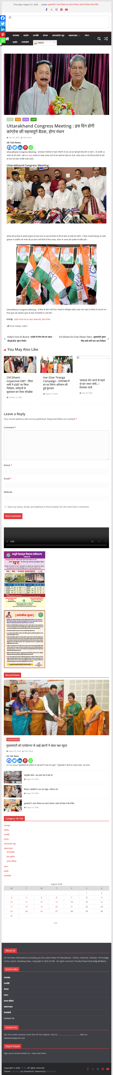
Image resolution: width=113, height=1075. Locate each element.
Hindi (40, 43)
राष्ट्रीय (26, 35)
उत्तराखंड (16, 35)
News (18, 119)
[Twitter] (14, 147)
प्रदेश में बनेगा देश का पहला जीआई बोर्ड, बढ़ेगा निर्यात (32, 319)
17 (11, 906)
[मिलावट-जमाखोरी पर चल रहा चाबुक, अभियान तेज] (13, 791)
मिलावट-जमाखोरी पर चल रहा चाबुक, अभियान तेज (41, 789)
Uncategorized (13, 739)
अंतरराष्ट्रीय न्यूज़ (58, 35)
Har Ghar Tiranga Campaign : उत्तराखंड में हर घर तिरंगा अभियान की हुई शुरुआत (56, 383)
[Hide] (1, 46)
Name (8, 465)
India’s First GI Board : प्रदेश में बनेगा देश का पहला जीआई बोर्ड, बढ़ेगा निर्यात (29, 338)
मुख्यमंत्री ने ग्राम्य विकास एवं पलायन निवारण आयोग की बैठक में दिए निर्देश (73, 4)
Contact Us (9, 1018)
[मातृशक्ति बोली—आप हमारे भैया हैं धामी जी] (13, 777)
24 (11, 911)
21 (72, 906)
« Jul (55, 923)
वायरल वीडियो (11, 861)
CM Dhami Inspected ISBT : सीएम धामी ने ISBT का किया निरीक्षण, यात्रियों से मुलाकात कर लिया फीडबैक (20, 385)
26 (41, 911)
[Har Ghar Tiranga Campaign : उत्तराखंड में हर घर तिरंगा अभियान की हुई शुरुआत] (56, 357)
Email (7, 478)
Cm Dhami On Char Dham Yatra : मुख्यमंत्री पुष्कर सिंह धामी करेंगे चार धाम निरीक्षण (82, 338)
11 (26, 902)
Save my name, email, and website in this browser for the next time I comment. (48, 506)
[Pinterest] (25, 147)
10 (11, 902)
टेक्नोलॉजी (25, 42)
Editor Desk (27, 137)
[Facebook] (9, 147)
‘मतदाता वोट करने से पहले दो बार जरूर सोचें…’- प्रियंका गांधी (92, 383)
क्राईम (15, 42)
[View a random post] (106, 38)
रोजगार (45, 35)
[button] (78, 35)
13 (56, 902)
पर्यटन (87, 35)
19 (41, 906)
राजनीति (36, 35)
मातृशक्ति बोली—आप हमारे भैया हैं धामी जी (38, 775)
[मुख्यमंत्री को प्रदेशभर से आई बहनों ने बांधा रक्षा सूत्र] (56, 707)
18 (26, 906)
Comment (10, 427)
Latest (10, 119)
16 (102, 902)
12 (41, 902)
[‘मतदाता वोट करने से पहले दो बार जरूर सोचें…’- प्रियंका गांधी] (93, 357)
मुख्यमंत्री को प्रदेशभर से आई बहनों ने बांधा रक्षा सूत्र (36, 745)
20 (56, 906)
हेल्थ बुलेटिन (11, 856)
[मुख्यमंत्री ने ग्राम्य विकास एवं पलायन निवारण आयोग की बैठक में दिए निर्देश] (13, 805)
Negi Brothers (99, 961)
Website (8, 492)
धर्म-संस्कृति (10, 852)
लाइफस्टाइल (73, 35)
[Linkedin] (20, 147)
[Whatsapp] (30, 147)
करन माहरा (28, 155)
